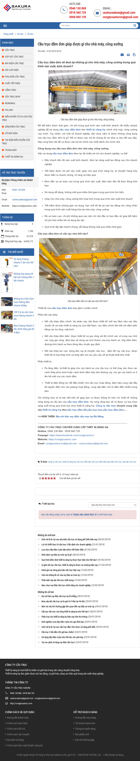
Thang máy (11, 150)
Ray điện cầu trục (14, 63)
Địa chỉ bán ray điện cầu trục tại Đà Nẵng (80, 416)
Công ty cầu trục (106, 405)
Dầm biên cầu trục (15, 126)
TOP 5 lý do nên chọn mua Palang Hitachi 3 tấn (24, 315)
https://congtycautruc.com (62, 439)
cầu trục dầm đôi (77, 409)
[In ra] (129, 54)
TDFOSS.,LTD (95, 754)
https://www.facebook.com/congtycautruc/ (72, 435)
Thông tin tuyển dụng (85, 728)
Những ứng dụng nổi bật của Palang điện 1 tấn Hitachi (24, 277)
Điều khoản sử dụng (114, 754)
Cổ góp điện (11, 133)
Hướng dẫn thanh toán (18, 717)
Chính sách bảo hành (17, 723)
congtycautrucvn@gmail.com (61, 443)
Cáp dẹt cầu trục (14, 56)
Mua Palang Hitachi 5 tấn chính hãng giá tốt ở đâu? (24, 329)
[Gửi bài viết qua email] (123, 54)
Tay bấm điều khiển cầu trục (16, 142)
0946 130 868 (18, 189)
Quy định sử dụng (15, 739)
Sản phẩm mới (82, 734)
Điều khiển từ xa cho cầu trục (17, 118)
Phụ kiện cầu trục (15, 76)
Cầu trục (10, 50)
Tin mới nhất (15, 252)
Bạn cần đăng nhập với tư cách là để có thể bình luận (76, 514)
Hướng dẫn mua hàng (85, 717)
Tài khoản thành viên (85, 723)
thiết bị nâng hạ (95, 129)
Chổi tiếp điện (12, 83)
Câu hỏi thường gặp (84, 739)
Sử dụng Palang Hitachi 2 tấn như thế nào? (23, 262)
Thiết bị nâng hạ (14, 156)
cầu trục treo (95, 409)
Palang (9, 110)
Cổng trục (10, 90)
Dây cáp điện (12, 70)
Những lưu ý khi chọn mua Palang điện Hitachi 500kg (24, 302)
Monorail (10, 103)
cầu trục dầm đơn (70, 129)
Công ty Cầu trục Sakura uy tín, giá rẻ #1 (57, 754)
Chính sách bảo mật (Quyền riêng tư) (25, 745)
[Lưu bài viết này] (134, 54)
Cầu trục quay (12, 96)
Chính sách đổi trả (16, 728)
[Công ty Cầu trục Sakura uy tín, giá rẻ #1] (17, 8)
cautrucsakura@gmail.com (93, 443)
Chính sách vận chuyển (18, 734)
